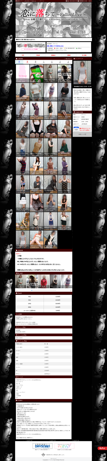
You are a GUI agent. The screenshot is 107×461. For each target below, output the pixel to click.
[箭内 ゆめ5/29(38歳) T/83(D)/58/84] (43, 275)
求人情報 (84, 55)
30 (27, 62)
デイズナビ (50, 460)
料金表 (38, 55)
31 (35, 62)
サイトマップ (53, 458)
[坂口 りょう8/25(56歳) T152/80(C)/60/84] (32, 275)
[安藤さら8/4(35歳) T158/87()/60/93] (20, 275)
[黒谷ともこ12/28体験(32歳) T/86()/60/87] (66, 275)
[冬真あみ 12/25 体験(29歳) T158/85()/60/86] (55, 275)
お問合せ (79, 48)
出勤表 (68, 55)
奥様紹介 (53, 55)
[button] (31, 290)
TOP (23, 55)
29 (19, 62)
